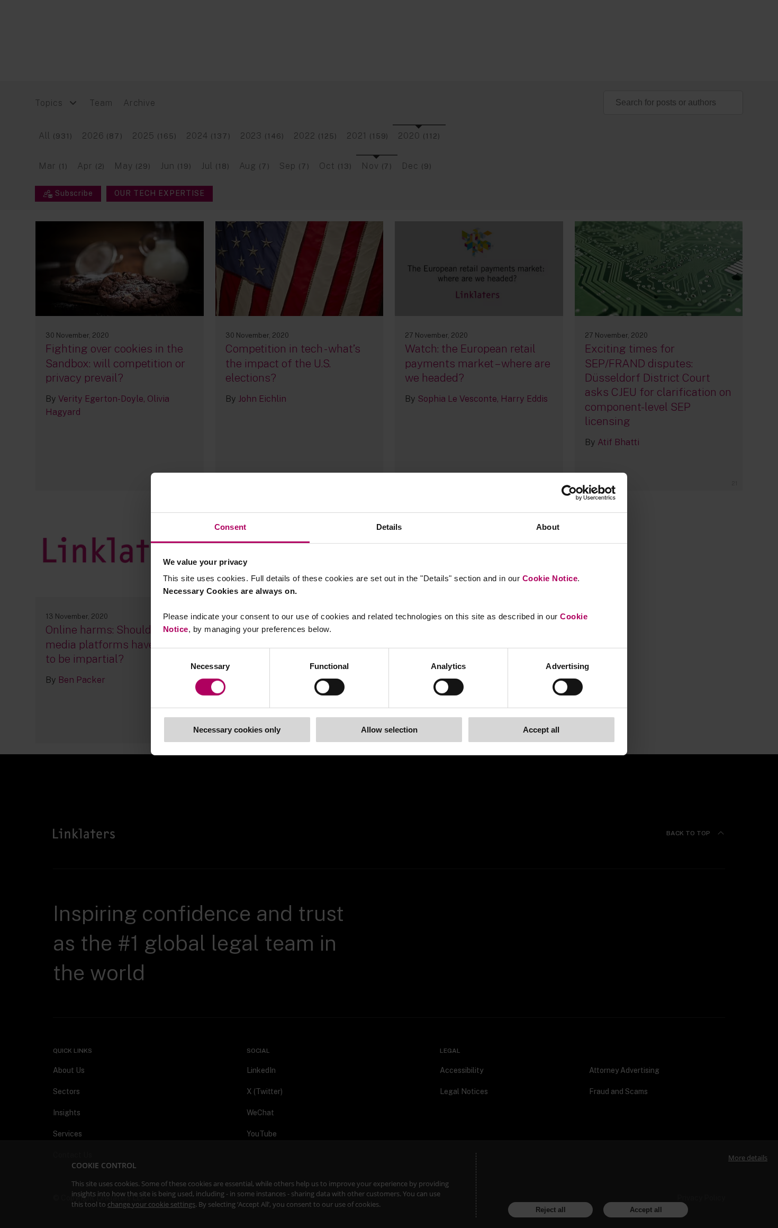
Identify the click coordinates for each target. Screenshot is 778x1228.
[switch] (329, 687)
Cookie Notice (550, 578)
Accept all (541, 729)
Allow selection (389, 729)
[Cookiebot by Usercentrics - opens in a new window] (569, 492)
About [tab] (547, 526)
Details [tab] (389, 526)
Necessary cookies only (237, 729)
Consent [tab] (230, 526)
